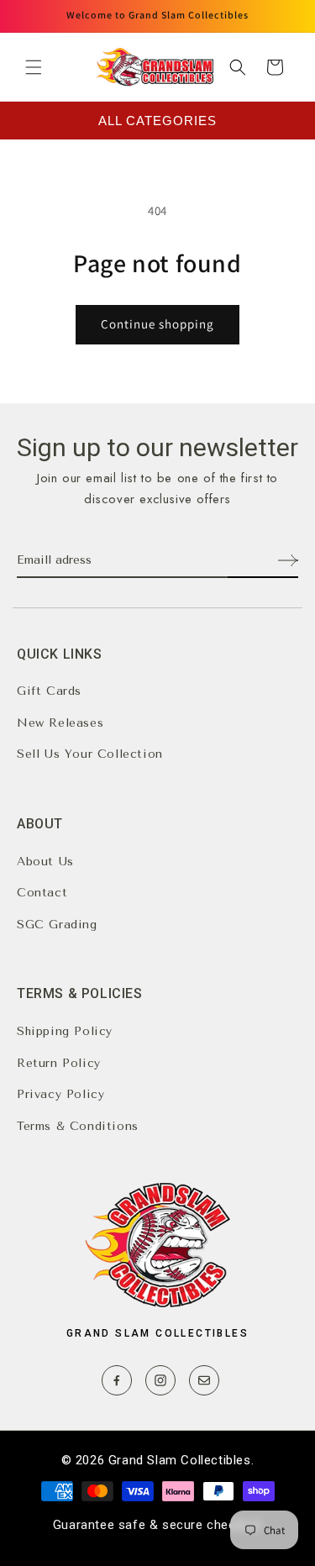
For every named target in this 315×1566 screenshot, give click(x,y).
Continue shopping (157, 324)
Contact (42, 892)
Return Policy (59, 1063)
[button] (33, 67)
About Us (45, 861)
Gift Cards (49, 691)
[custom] (117, 1380)
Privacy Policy (60, 1094)
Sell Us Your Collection (90, 754)
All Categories (157, 120)
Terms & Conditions (78, 1126)
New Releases (60, 723)
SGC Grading (57, 924)
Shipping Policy (65, 1031)
